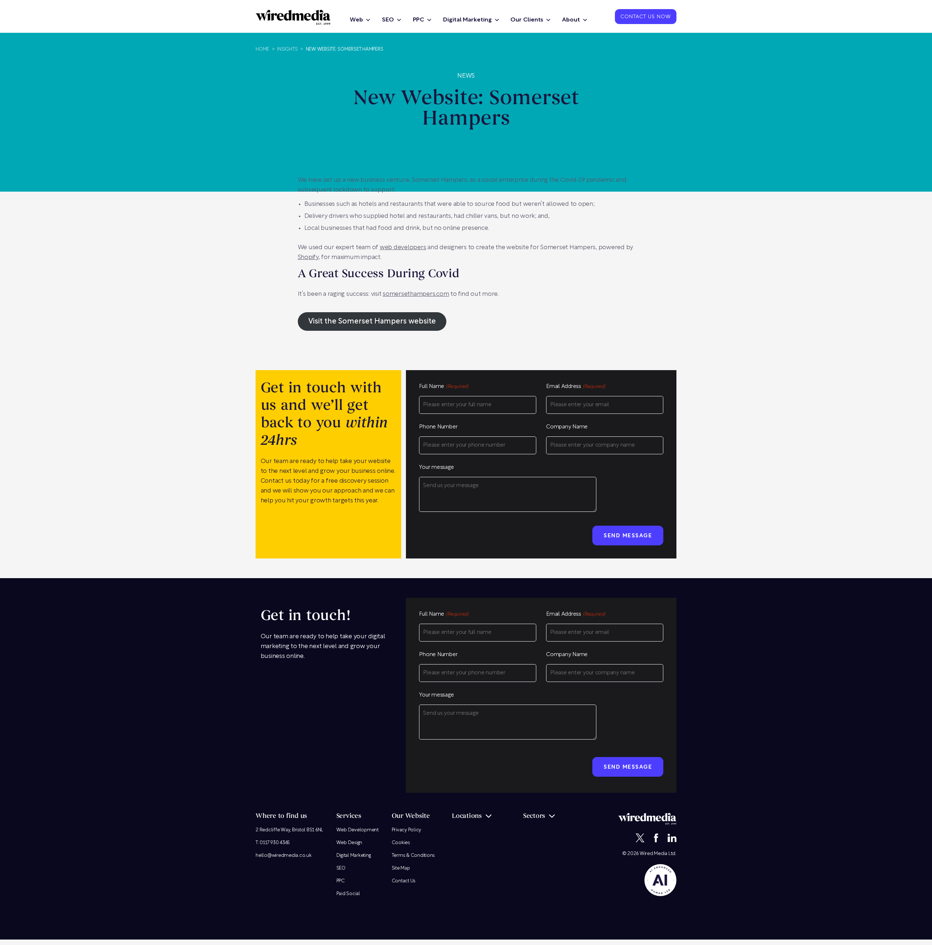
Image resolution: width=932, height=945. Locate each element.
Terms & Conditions (413, 855)
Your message (436, 467)
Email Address (575, 386)
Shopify (308, 257)
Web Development (357, 830)
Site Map (401, 868)
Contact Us (404, 881)
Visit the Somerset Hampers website (372, 321)
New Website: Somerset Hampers (344, 49)
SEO (388, 20)
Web (356, 20)
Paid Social (348, 893)
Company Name (567, 427)
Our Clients (526, 20)
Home (262, 49)
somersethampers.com (416, 294)
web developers (403, 247)
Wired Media (653, 853)
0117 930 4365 (275, 842)
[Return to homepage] (293, 17)
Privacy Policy (407, 830)
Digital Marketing (467, 20)
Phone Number (438, 427)
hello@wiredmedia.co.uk (284, 855)
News (466, 76)
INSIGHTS (287, 49)
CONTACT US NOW (645, 17)
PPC (418, 20)
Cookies (401, 842)
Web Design (349, 842)
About (571, 20)
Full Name (444, 386)
